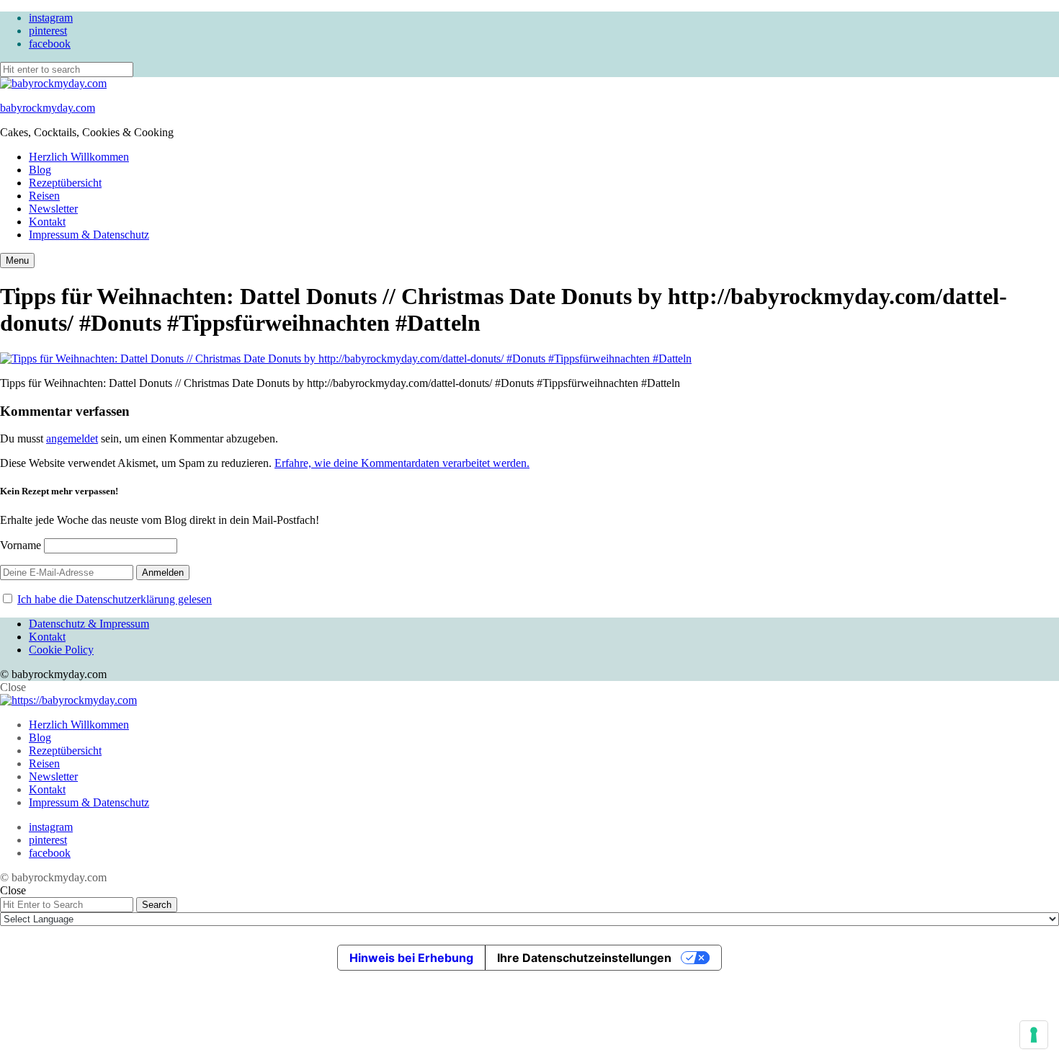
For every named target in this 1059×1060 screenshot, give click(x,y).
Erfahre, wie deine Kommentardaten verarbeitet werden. (402, 463)
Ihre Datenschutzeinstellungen (584, 957)
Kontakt (47, 221)
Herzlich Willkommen (79, 157)
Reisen (44, 196)
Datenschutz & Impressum (89, 624)
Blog (40, 170)
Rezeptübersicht (65, 183)
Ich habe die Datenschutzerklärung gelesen (114, 599)
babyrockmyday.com (47, 108)
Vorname (20, 545)
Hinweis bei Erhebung (411, 957)
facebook (50, 43)
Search (156, 904)
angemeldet (72, 438)
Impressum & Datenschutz (89, 234)
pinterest (48, 31)
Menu (17, 260)
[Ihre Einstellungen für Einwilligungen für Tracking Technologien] (1033, 1034)
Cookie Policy (61, 649)
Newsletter (53, 208)
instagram (51, 18)
